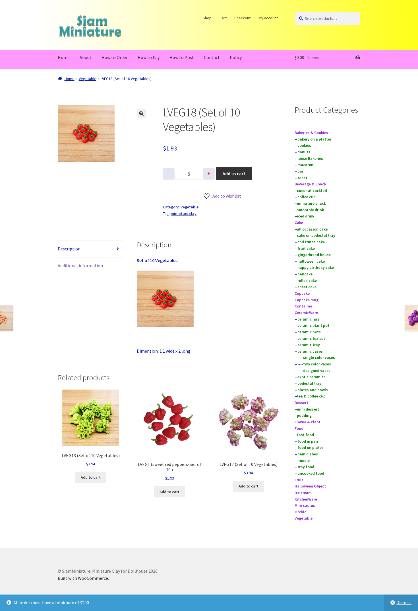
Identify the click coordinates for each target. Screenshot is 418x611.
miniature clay (183, 213)
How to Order (115, 57)
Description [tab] (69, 249)
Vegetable (87, 78)
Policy (236, 57)
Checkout (243, 17)
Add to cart (234, 173)
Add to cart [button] (91, 477)
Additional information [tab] (80, 265)
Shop (207, 17)
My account (268, 17)
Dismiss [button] (403, 602)
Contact (212, 57)
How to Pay (149, 57)
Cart (223, 17)
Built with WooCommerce (83, 578)
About (86, 57)
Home (64, 57)
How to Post (181, 57)
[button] (141, 113)
